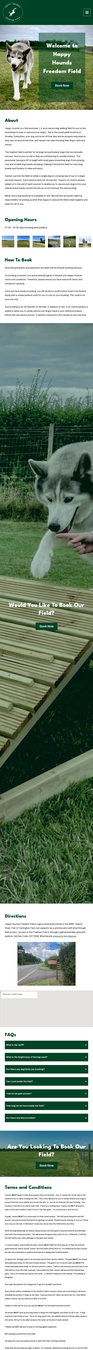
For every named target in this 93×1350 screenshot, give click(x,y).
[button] (62, 85)
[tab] (46, 1045)
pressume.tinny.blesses (64, 936)
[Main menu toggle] (87, 12)
